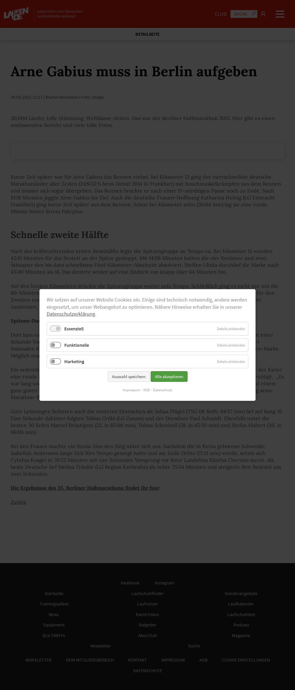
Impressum (131, 390)
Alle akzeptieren (169, 376)
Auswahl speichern (128, 376)
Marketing (74, 361)
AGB (146, 390)
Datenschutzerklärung (71, 314)
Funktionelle (76, 345)
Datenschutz (162, 390)
